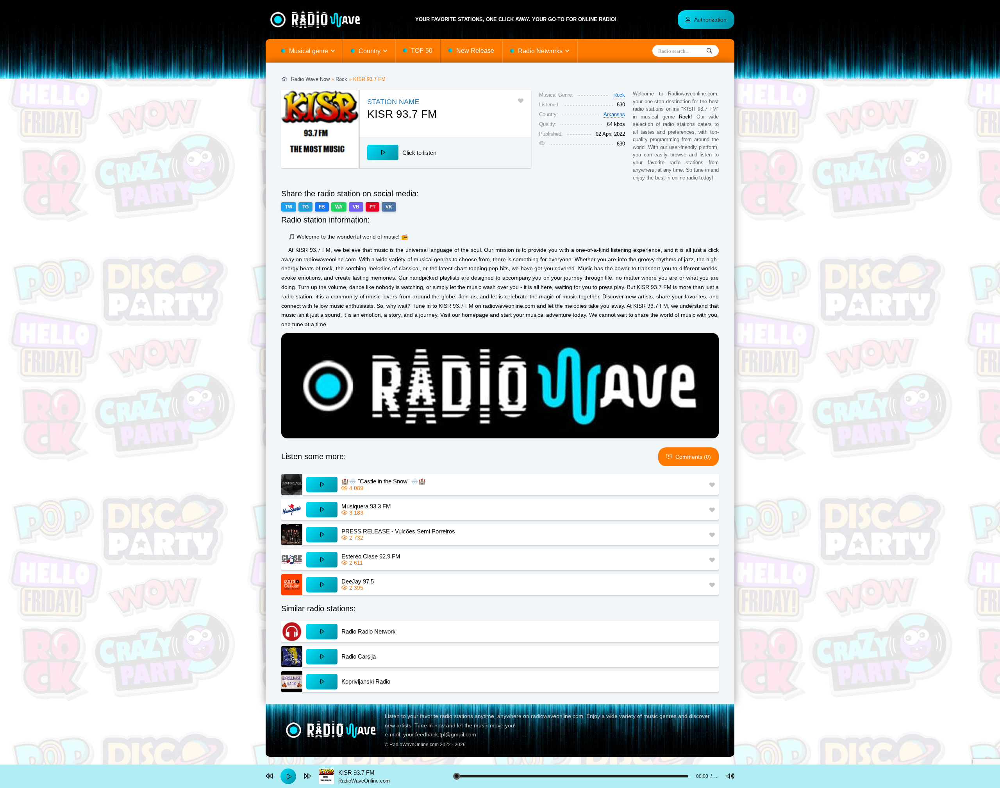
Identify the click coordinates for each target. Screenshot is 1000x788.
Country (369, 51)
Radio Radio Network (368, 631)
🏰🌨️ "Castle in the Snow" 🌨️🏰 (383, 481)
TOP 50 (421, 50)
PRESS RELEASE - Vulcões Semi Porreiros (398, 531)
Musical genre (308, 51)
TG (305, 207)
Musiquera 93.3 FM (366, 506)
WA (339, 207)
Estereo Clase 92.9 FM (370, 556)
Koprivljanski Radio (365, 681)
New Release (475, 50)
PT (372, 207)
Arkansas (614, 114)
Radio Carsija (358, 656)
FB (322, 207)
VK (389, 207)
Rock (341, 79)
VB (356, 207)
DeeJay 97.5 (357, 581)
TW (288, 207)
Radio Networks (540, 51)
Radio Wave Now (310, 79)
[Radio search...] (709, 51)
